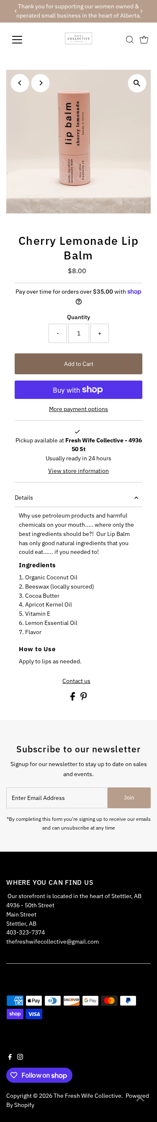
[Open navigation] (24, 39)
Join (129, 797)
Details (24, 497)
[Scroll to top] (140, 1099)
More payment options (78, 409)
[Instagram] (20, 1058)
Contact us (76, 681)
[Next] (141, 11)
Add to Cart (78, 364)
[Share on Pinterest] (83, 698)
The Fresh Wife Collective (87, 1095)
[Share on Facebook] (73, 698)
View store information (78, 471)
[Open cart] (144, 39)
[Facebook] (10, 1058)
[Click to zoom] (137, 83)
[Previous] (15, 11)
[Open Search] (130, 39)
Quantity (78, 317)
